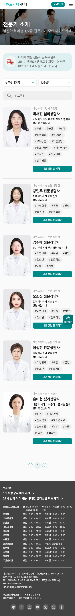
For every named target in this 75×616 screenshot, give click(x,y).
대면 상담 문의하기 (52, 168)
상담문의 (58, 4)
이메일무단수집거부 (32, 594)
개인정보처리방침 (11, 594)
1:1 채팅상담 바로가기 (16, 493)
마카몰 (38, 598)
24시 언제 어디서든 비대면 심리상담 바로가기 (31, 498)
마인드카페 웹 (9, 598)
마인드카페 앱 (25, 598)
